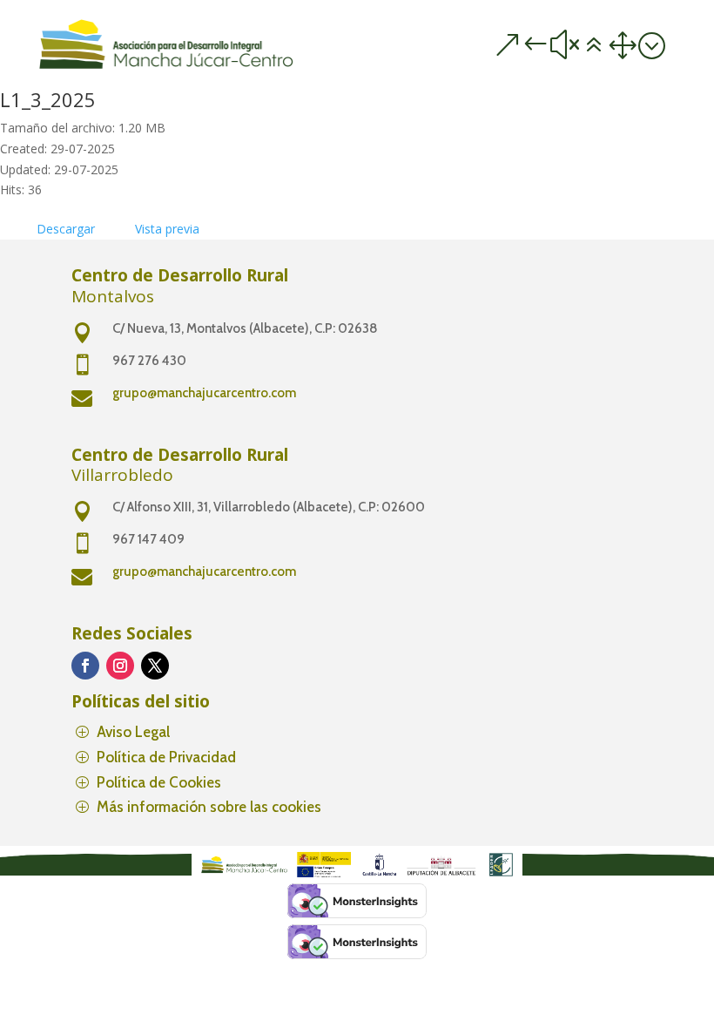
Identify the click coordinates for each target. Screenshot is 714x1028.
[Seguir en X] (155, 666)
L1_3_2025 (48, 99)
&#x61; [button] (579, 44)
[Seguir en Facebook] (85, 666)
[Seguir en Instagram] (120, 666)
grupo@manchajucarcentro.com (204, 393)
